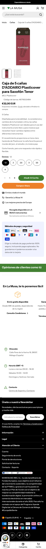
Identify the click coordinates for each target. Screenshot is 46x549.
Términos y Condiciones (32, 424)
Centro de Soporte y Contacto (22, 390)
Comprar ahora (23, 186)
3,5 (37, 162)
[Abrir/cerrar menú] (3, 8)
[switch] (5, 545)
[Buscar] (40, 14)
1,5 (6, 162)
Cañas (12, 22)
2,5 (21, 162)
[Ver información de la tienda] (40, 213)
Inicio (4, 22)
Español (27, 518)
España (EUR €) (12, 517)
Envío (20, 107)
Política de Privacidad (11, 426)
